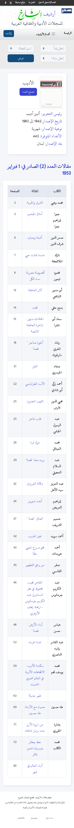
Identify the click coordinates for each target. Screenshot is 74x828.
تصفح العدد (28, 91)
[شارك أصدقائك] (5, 3)
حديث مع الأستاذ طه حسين (35, 710)
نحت (35, 307)
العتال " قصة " (35, 518)
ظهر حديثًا (35, 696)
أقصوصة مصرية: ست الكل (35, 275)
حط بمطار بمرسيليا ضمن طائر (35, 748)
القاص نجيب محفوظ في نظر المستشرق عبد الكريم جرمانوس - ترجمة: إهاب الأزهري (35, 597)
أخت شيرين (35, 501)
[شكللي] (34, 819)
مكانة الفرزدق (35, 483)
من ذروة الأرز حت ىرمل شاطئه (35, 727)
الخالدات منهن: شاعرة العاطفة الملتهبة (35, 325)
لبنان (40, 143)
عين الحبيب (35, 536)
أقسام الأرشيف (43, 34)
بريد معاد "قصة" (35, 460)
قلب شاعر (35, 419)
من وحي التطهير (35, 565)
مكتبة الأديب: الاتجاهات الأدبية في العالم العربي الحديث (35, 675)
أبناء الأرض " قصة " (35, 628)
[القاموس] (21, 819)
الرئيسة (68, 33)
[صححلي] (49, 819)
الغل (35, 366)
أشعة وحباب (35, 237)
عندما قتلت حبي (35, 255)
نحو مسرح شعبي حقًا (35, 550)
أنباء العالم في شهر (35, 769)
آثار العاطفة (35, 290)
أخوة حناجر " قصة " (35, 345)
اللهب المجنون (35, 401)
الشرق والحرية (35, 202)
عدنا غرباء (35, 642)
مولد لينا (35, 442)
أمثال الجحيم (35, 214)
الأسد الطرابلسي (35, 384)
